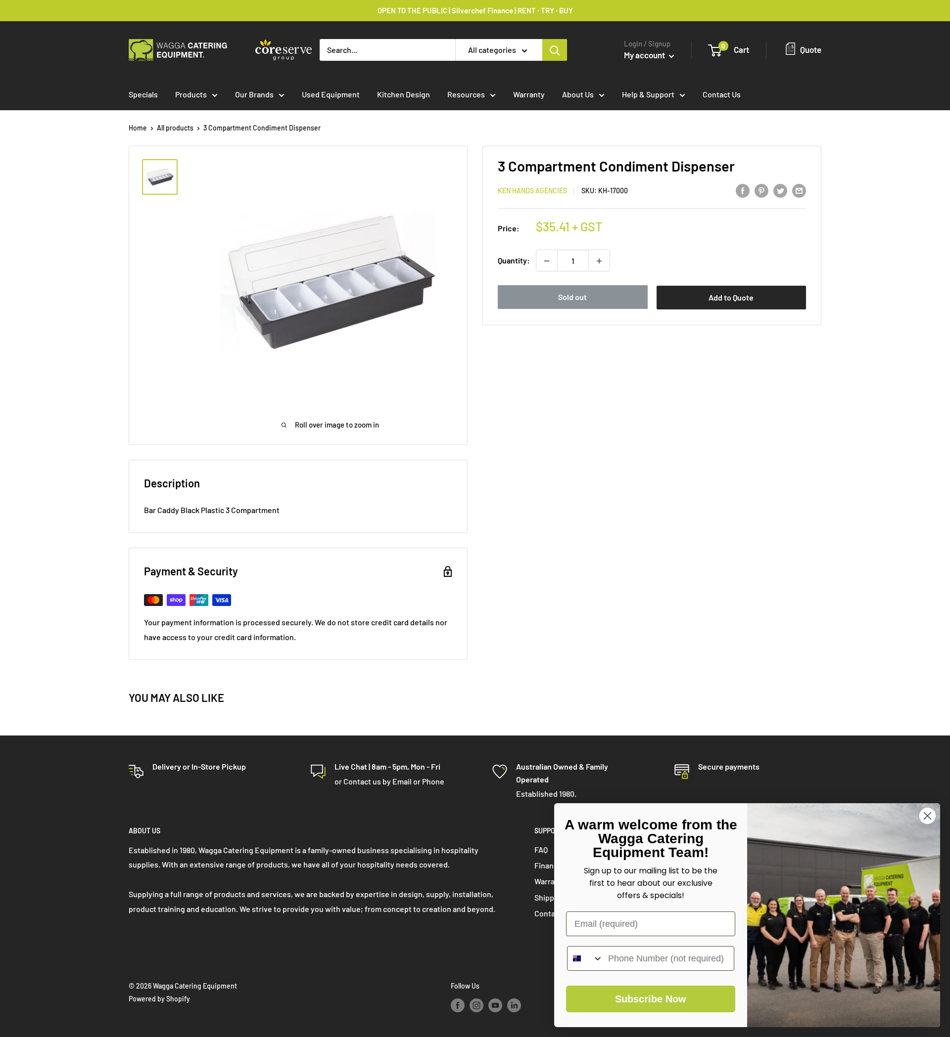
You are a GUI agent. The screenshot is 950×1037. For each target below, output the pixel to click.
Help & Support (648, 94)
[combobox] (585, 958)
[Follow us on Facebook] (458, 1005)
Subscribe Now (650, 999)
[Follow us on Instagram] (476, 1005)
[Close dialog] (927, 815)
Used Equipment (331, 94)
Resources (466, 94)
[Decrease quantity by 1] (546, 261)
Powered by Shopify (159, 998)
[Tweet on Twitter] (780, 190)
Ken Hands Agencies (532, 191)
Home (138, 128)
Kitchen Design (403, 94)
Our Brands (254, 94)
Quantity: (514, 260)
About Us (578, 94)
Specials (143, 94)
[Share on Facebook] (743, 190)
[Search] (554, 50)
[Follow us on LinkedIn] (514, 1005)
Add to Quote (731, 297)
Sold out (572, 297)
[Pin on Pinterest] (761, 190)
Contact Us (722, 94)
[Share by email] (799, 190)
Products (191, 94)
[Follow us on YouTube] (495, 1005)
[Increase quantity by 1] (599, 261)
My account (645, 55)
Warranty (529, 94)
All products (175, 128)
